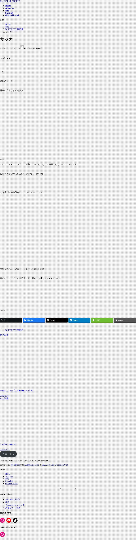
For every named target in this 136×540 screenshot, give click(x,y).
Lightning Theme (31, 465)
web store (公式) (12, 499)
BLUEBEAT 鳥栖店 (14, 330)
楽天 (7, 502)
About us (9, 476)
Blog (7, 479)
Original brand (11, 483)
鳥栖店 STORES (12, 508)
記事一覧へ (8, 454)
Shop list (9, 481)
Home (7, 474)
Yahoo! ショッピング (15, 505)
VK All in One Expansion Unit (55, 465)
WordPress (15, 465)
